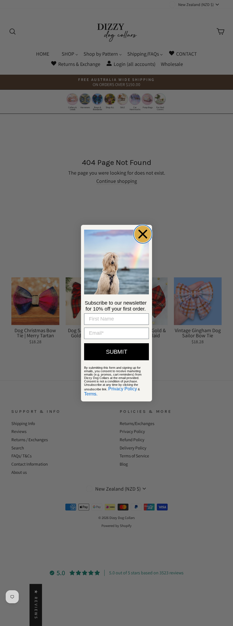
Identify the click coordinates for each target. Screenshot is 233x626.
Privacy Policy (122, 388)
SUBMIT (116, 352)
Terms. (90, 393)
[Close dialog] (143, 234)
